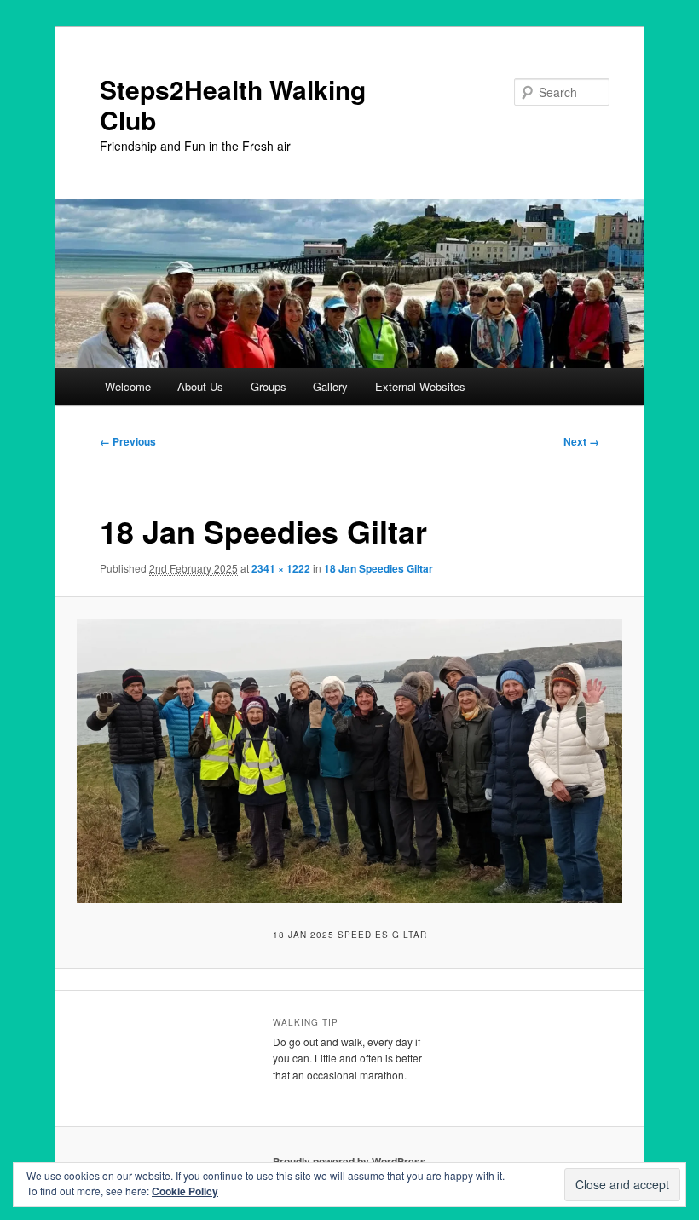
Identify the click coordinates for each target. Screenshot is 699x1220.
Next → (581, 441)
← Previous (128, 441)
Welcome (128, 386)
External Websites (420, 386)
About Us (200, 386)
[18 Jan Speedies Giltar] (350, 761)
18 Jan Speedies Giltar (378, 568)
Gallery (330, 386)
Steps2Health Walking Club (233, 104)
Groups (268, 386)
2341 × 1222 (280, 568)
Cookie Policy (185, 1191)
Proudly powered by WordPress (349, 1161)
